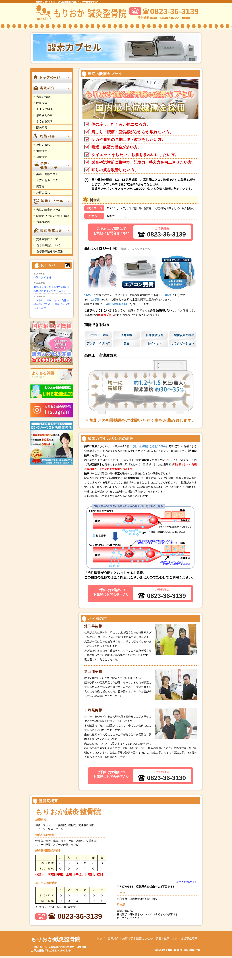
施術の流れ (43, 144)
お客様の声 (43, 222)
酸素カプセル (144, 938)
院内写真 (41, 127)
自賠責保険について (48, 245)
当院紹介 (113, 938)
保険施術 (41, 150)
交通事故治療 (189, 938)
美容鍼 (40, 186)
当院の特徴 (43, 96)
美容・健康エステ (47, 174)
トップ (101, 938)
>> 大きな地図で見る (186, 881)
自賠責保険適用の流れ (49, 251)
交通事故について (47, 239)
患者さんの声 (44, 115)
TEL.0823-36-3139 (58, 950)
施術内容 (127, 938)
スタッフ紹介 (44, 109)
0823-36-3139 (174, 11)
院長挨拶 (41, 103)
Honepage (173, 949)
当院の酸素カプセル (48, 209)
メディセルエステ (47, 180)
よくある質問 (44, 121)
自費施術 (41, 157)
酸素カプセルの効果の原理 (52, 216)
